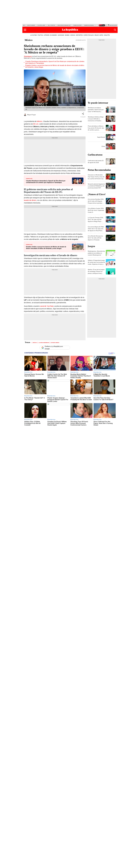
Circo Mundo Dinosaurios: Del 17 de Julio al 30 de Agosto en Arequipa (95, 238)
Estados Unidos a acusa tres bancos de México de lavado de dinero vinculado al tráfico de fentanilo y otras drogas (54, 66)
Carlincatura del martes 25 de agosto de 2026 (96, 161)
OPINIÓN (46, 35)
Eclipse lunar (41, 25)
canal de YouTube (46, 306)
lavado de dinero (30, 200)
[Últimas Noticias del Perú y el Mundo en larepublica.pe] (70, 29)
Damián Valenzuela (89, 25)
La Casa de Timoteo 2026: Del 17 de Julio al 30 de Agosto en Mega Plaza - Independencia (95, 220)
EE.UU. (36, 124)
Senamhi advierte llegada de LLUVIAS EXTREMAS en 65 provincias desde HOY (96, 186)
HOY (24, 25)
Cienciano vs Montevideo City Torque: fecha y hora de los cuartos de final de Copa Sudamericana (96, 177)
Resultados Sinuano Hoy (64, 25)
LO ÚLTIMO (33, 35)
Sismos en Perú (77, 25)
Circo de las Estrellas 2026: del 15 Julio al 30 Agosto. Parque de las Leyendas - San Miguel (96, 202)
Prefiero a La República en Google (54, 348)
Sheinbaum (28, 56)
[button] (25, 30)
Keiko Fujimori (31, 25)
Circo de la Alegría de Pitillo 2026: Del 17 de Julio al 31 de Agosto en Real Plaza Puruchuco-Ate (96, 229)
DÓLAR (96, 35)
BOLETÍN (107, 35)
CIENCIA (72, 35)
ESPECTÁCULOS (89, 35)
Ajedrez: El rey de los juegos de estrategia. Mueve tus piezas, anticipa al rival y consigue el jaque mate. (96, 272)
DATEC (101, 35)
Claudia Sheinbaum (44, 342)
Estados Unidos (55, 342)
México (28, 40)
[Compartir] (83, 114)
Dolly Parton (51, 25)
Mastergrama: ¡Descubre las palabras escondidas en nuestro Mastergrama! (96, 253)
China (103, 146)
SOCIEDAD (61, 35)
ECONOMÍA (53, 35)
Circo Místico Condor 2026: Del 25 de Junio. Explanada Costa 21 (96, 210)
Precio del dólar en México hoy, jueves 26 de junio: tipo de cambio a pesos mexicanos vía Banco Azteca (96, 129)
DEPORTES (79, 35)
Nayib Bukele (101, 137)
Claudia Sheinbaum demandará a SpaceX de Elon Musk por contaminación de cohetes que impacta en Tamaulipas (54, 62)
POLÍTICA (40, 35)
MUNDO (67, 35)
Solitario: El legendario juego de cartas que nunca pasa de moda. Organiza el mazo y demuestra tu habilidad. (96, 263)
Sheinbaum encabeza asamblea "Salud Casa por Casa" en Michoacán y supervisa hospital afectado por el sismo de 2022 (96, 111)
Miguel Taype (31, 114)
